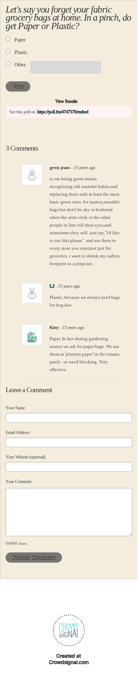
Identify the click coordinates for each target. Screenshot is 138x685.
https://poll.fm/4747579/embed (62, 111)
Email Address (18, 432)
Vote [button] (18, 86)
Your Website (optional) (25, 457)
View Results (66, 101)
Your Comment (18, 481)
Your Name (15, 407)
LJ (52, 286)
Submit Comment (33, 557)
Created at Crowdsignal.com (69, 659)
